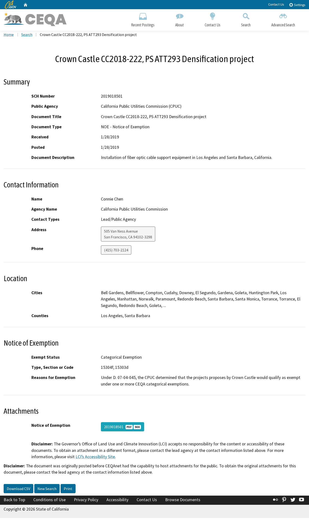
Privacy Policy (86, 499)
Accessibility (117, 499)
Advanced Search (283, 25)
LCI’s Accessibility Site (95, 456)
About (179, 25)
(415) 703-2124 (116, 250)
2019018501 (122, 426)
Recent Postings (142, 25)
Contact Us (276, 4)
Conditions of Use (49, 499)
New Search (46, 488)
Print (68, 488)
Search (246, 25)
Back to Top (14, 499)
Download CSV (18, 488)
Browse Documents (182, 499)
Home (9, 34)
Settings (299, 5)
